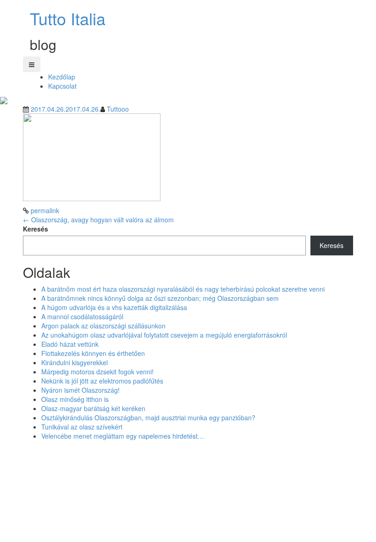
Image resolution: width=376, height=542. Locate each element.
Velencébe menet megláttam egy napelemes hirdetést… (122, 435)
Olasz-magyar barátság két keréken (93, 408)
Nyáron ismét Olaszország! (80, 390)
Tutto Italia (67, 18)
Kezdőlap (61, 76)
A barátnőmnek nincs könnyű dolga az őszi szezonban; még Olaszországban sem (160, 298)
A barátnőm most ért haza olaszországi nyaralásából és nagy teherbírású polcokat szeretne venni (183, 289)
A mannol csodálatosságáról (82, 316)
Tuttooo (118, 108)
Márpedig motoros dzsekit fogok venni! (97, 371)
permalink (44, 210)
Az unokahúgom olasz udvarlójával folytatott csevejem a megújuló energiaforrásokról (164, 334)
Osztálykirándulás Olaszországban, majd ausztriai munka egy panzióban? (148, 417)
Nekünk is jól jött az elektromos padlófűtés (102, 380)
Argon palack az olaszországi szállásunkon (103, 325)
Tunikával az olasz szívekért (81, 426)
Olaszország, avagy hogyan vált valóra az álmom (98, 219)
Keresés (35, 228)
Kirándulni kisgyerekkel (74, 362)
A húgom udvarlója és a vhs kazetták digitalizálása (114, 307)
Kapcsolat (62, 85)
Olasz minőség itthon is (75, 399)
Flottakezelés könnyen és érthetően (93, 353)
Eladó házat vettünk (70, 344)
